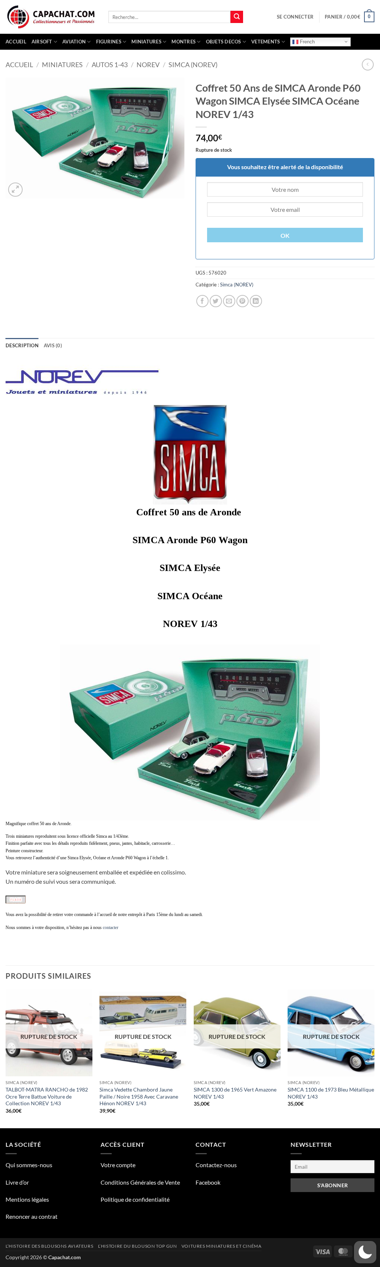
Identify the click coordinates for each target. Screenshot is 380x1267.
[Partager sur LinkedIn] (256, 301)
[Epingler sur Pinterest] (242, 301)
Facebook (208, 1182)
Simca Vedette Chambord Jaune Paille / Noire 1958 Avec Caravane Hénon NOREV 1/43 (138, 1096)
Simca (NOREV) (192, 64)
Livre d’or (17, 1182)
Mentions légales (27, 1199)
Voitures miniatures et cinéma (221, 1246)
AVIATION (74, 42)
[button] (295, 16)
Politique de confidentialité (135, 1199)
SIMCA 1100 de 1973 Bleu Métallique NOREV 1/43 (331, 1093)
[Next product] (367, 64)
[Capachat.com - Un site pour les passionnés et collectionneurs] (51, 17)
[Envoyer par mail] (229, 301)
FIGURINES (108, 42)
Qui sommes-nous (29, 1164)
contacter (110, 927)
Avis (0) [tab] (53, 345)
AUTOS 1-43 (110, 64)
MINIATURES (146, 42)
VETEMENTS (265, 42)
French (306, 41)
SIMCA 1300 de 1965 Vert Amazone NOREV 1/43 (235, 1093)
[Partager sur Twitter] (216, 301)
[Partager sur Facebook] (202, 301)
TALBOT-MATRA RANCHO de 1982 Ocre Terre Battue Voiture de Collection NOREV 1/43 (47, 1096)
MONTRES (183, 42)
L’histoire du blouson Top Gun (137, 1246)
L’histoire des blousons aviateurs (49, 1246)
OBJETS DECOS (223, 42)
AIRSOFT (42, 42)
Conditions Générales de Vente (140, 1182)
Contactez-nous (216, 1164)
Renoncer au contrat (32, 1216)
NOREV (148, 64)
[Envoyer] (236, 17)
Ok (285, 235)
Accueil (16, 42)
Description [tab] (22, 345)
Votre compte (118, 1164)
